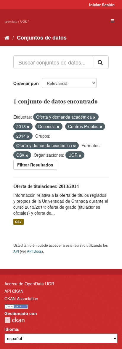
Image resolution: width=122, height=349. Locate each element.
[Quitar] (94, 117)
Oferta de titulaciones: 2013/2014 (46, 186)
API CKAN (13, 291)
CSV (18, 221)
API (16, 251)
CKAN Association (21, 298)
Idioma (11, 329)
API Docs (34, 251)
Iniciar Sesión (102, 4)
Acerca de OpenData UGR (29, 284)
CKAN (14, 320)
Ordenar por (25, 83)
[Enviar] (101, 62)
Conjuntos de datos (42, 37)
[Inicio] (6, 37)
